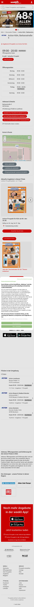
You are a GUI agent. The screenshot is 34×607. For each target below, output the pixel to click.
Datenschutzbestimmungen (24, 279)
